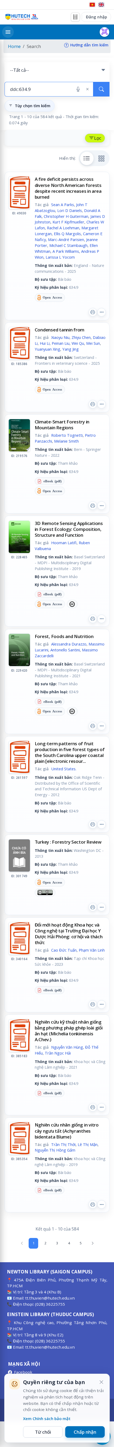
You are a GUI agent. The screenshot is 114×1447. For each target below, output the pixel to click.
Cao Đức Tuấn (64, 950)
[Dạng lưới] (101, 158)
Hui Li (45, 343)
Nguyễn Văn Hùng (67, 1047)
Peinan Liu (60, 343)
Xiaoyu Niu (60, 337)
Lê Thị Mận (88, 1144)
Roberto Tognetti (67, 435)
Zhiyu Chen (81, 337)
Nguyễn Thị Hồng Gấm (55, 1150)
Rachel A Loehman (63, 227)
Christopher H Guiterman (66, 216)
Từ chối (43, 1432)
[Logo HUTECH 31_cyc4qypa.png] (21, 17)
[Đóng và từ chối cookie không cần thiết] (101, 1382)
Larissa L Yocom (60, 257)
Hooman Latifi (64, 542)
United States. (63, 768)
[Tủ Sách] (75, 17)
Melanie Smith (66, 441)
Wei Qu (78, 343)
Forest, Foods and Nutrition (64, 636)
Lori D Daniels (69, 210)
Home (14, 46)
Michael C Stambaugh (68, 245)
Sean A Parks (62, 204)
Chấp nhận (85, 1432)
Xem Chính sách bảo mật (47, 1418)
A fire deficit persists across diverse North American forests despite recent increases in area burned (68, 188)
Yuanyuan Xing (47, 349)
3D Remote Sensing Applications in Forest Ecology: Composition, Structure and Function (69, 529)
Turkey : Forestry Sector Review (68, 842)
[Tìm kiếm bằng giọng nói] (78, 89)
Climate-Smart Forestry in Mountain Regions (62, 425)
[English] (101, 4)
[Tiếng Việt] (92, 4)
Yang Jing (70, 349)
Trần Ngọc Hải (58, 1053)
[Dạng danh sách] (87, 158)
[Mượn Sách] (104, 32)
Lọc (97, 138)
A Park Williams (65, 251)
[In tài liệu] (93, 312)
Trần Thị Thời (63, 1144)
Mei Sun (93, 343)
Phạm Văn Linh (92, 950)
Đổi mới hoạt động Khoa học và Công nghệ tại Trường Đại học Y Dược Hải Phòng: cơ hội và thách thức (69, 933)
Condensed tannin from (60, 330)
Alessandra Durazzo (68, 644)
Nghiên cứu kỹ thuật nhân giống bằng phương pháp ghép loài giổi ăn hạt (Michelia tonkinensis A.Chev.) (69, 1031)
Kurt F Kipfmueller (68, 222)
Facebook (23, 1372)
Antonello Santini (65, 649)
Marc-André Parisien (66, 239)
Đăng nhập (96, 16)
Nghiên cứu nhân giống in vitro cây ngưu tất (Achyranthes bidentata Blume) (67, 1131)
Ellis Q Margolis (67, 233)
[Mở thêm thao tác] (101, 312)
